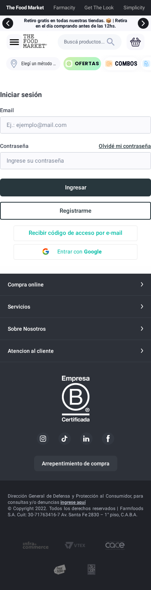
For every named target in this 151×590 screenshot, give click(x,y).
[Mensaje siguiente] (143, 23)
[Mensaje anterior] (7, 23)
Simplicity (134, 7)
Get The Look (99, 7)
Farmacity (64, 7)
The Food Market (25, 7)
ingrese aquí (73, 502)
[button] (14, 42)
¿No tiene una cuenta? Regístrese (75, 211)
